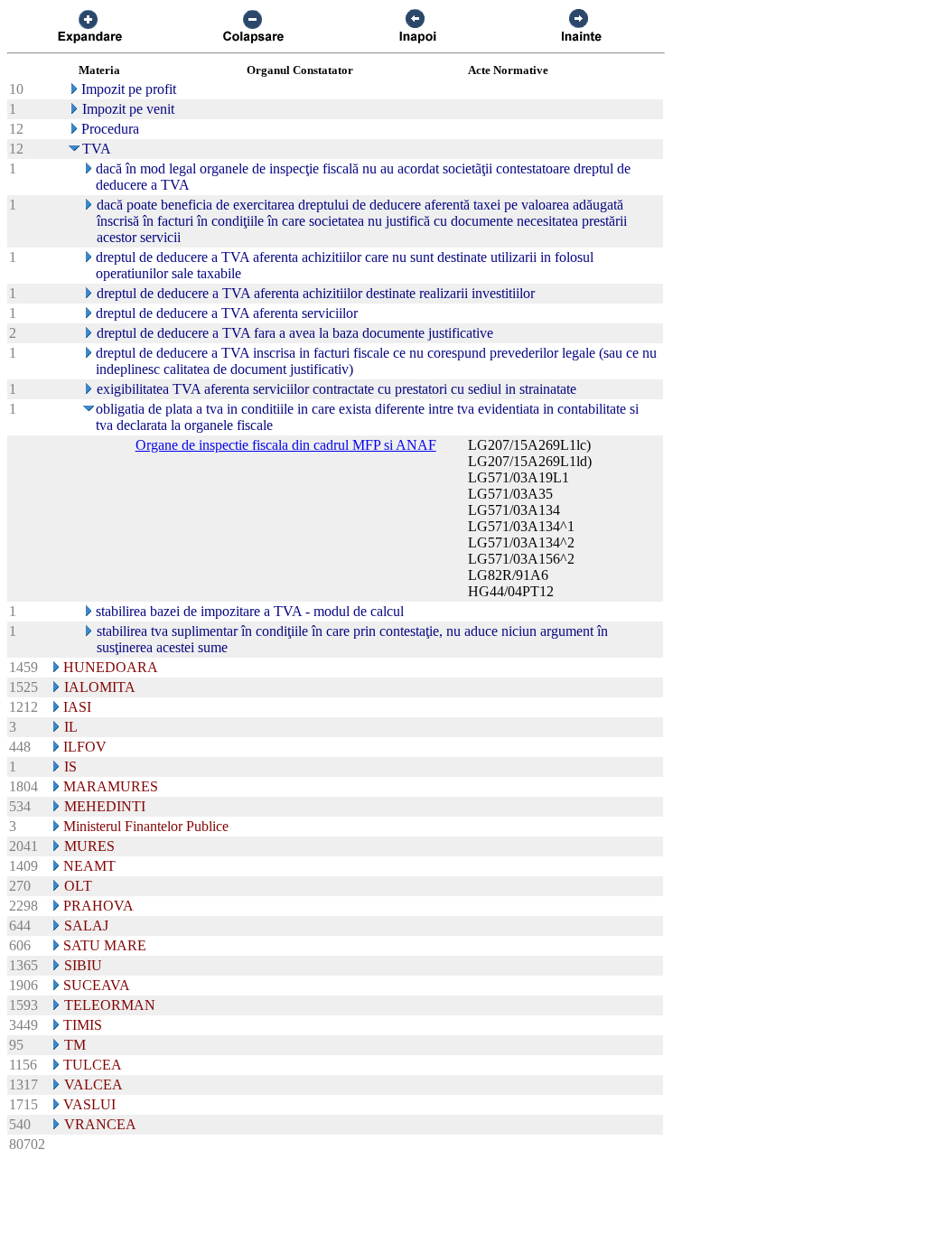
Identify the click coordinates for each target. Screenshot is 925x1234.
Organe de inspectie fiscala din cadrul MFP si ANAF (285, 445)
